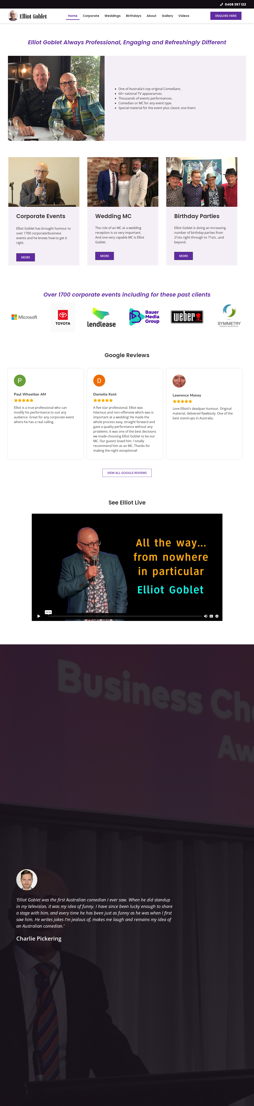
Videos (183, 16)
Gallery (167, 16)
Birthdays (133, 16)
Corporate (91, 16)
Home (72, 16)
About (151, 16)
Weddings (113, 16)
